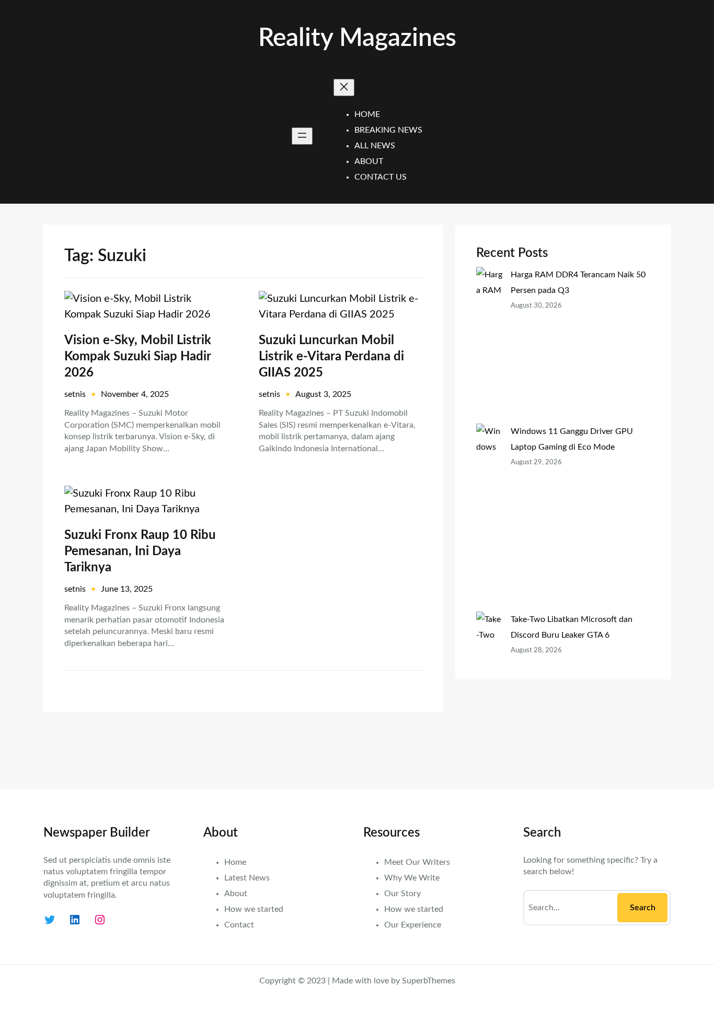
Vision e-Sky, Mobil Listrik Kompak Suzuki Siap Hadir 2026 (137, 356)
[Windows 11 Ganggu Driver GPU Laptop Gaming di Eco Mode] (489, 518)
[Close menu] (343, 87)
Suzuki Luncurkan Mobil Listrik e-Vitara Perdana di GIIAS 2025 (331, 356)
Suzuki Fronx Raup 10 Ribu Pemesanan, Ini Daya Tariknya (140, 551)
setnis (75, 394)
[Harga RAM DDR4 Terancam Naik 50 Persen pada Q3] (489, 345)
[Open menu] (302, 136)
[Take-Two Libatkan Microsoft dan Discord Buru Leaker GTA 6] (489, 690)
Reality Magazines (357, 38)
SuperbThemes (428, 981)
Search (642, 907)
